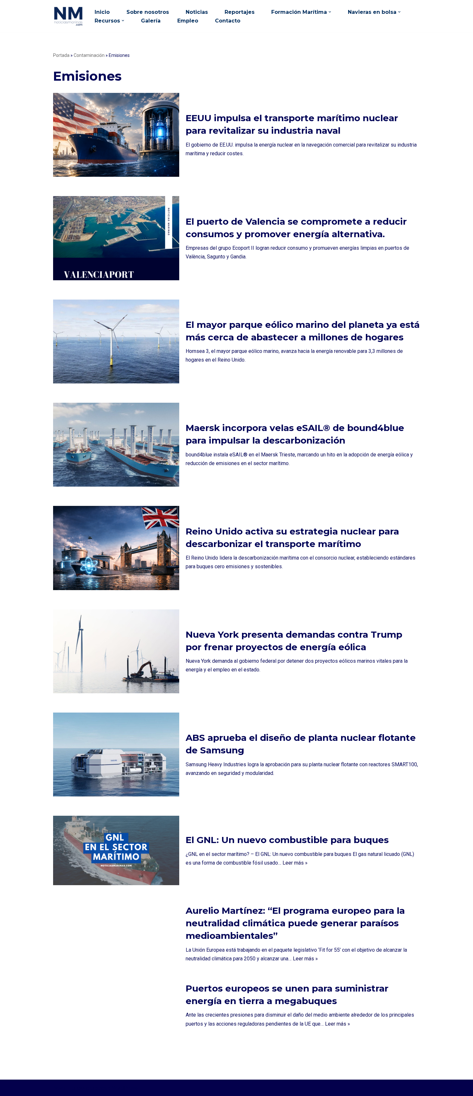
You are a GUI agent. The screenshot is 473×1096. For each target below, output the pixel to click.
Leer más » (295, 863)
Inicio (102, 12)
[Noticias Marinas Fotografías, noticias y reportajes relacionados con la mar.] (68, 16)
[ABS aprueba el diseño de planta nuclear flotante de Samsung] (116, 754)
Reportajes (240, 12)
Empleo (187, 21)
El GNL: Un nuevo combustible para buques (287, 839)
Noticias (197, 12)
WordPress (125, 1088)
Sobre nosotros (147, 12)
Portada (61, 55)
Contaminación (89, 55)
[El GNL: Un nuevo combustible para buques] (116, 850)
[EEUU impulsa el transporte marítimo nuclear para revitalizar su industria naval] (116, 135)
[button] (330, 12)
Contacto (227, 21)
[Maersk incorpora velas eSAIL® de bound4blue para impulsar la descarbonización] (116, 445)
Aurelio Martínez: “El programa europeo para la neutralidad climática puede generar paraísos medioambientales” (295, 923)
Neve (59, 1088)
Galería (151, 21)
